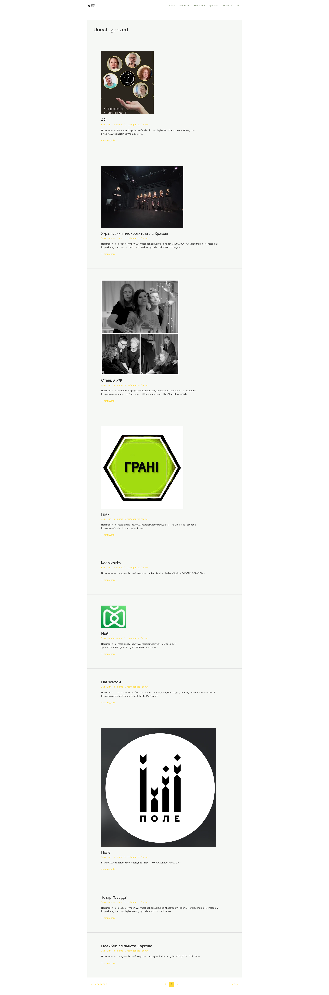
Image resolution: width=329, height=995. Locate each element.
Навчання (184, 6)
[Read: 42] (127, 82)
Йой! (105, 633)
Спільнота (170, 6)
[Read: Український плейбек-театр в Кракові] (142, 196)
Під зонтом (111, 682)
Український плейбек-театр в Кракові (134, 233)
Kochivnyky (111, 562)
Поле (106, 852)
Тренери (214, 6)
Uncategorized (132, 124)
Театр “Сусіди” (114, 897)
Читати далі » (108, 140)
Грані (105, 514)
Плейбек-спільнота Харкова (126, 946)
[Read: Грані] (142, 467)
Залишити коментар (112, 124)
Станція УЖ (111, 380)
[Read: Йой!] (113, 616)
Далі (234, 984)
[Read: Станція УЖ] (140, 327)
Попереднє (99, 984)
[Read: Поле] (158, 787)
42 (103, 119)
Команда (227, 6)
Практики (199, 6)
